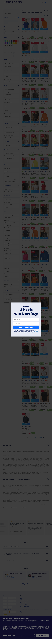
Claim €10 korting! (26, 327)
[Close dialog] (39, 304)
